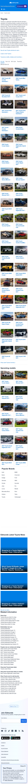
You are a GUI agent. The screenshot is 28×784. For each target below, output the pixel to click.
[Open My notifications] (2, 9)
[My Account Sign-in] (4, 9)
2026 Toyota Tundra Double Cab (6, 258)
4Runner (3, 32)
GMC (16, 480)
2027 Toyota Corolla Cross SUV (19, 447)
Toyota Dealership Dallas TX (8, 634)
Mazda (16, 489)
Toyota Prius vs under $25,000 (8, 688)
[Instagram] (5, 731)
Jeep (3, 486)
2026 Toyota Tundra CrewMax (20, 241)
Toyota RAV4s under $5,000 (8, 691)
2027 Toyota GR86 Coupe (21, 463)
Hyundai (17, 483)
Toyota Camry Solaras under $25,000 (10, 681)
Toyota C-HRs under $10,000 (8, 679)
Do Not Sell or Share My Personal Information (10, 760)
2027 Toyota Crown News (7, 655)
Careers (2, 745)
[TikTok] (9, 731)
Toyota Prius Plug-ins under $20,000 (10, 685)
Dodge (3, 478)
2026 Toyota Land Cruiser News (9, 648)
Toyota (3, 497)
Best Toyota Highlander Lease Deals (10, 673)
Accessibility (3, 757)
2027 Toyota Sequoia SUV (5, 397)
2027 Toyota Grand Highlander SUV (7, 446)
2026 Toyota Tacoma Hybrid (6, 225)
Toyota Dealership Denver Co (8, 635)
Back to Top (13, 706)
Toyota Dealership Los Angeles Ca (9, 641)
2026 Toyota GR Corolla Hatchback (6, 79)
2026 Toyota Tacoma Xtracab (6, 241)
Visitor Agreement (9, 780)
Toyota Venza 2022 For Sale (8, 624)
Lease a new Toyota (6, 53)
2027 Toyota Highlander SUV (6, 414)
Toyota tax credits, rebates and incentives (11, 57)
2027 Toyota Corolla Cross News (9, 654)
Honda (3, 483)
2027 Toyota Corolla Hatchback (5, 129)
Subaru (3, 494)
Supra (2, 37)
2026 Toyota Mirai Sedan (20, 79)
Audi (3, 472)
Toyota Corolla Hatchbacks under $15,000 (11, 683)
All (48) (2, 61)
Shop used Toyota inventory (8, 362)
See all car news (5, 610)
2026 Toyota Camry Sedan (5, 162)
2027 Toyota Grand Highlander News (10, 659)
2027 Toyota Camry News (7, 652)
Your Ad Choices (4, 748)
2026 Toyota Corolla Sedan (20, 128)
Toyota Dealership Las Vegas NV (9, 639)
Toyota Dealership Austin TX (8, 630)
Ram (16, 491)
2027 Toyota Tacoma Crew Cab (19, 430)
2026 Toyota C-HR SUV (21, 357)
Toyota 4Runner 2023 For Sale (8, 617)
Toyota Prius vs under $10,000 (8, 686)
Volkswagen (18, 497)
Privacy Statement (15, 777)
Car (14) (8, 61)
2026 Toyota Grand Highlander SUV (21, 306)
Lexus (3, 489)
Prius (17, 42)
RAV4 (7, 36)
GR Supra (18, 39)
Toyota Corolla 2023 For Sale (8, 619)
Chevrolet (17, 475)
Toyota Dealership (5, 628)
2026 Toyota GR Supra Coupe (6, 323)
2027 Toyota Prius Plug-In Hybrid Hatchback (21, 112)
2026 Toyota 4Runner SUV (5, 194)
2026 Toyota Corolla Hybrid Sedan (6, 290)
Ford (16, 478)
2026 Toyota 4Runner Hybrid (20, 179)
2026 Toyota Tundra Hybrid (20, 257)
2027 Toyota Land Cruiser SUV (20, 96)
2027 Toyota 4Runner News (8, 650)
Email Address (4, 718)
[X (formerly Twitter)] (19, 731)
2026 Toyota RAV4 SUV (7, 209)
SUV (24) (13, 61)
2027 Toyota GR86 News (7, 657)
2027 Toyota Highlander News (8, 661)
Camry (21, 31)
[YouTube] (2, 731)
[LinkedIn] (12, 731)
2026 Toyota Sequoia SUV (19, 194)
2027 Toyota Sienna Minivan (20, 414)
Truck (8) (19, 61)
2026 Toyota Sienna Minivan (6, 179)
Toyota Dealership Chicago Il (8, 632)
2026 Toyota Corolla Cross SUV (19, 290)
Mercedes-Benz (6, 491)
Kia (15, 486)
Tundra (21, 34)
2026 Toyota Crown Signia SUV (19, 162)
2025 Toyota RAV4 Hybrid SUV (21, 274)
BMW (16, 472)
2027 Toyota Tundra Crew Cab (19, 398)
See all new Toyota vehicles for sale (10, 50)
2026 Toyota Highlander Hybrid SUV (21, 145)
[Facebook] (16, 731)
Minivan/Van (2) (5, 64)
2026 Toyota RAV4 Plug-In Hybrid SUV (7, 307)
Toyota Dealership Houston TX (8, 637)
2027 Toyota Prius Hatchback (7, 111)
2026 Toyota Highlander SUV (20, 209)
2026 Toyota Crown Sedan (5, 145)
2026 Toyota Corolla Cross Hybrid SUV (19, 324)
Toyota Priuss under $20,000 (8, 690)
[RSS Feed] (23, 731)
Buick (3, 475)
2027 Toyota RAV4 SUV (7, 463)
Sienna (6, 34)
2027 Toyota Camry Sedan (5, 429)
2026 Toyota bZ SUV (6, 357)
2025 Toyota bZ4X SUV (21, 340)
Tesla (16, 494)
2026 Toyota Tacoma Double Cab (20, 225)
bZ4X (9, 47)
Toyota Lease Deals (6, 669)
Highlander (15, 36)
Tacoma (15, 34)
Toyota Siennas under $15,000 (8, 693)
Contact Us (3, 742)
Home (2, 13)
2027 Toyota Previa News (7, 662)
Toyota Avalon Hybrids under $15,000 (10, 678)
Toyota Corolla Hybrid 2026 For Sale (10, 620)
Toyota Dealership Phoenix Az (8, 642)
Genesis (4, 480)
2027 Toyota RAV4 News (7, 664)
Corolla (19, 29)
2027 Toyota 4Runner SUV (19, 382)
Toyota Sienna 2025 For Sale (8, 622)
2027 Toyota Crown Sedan (5, 382)
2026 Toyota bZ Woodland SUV (6, 96)
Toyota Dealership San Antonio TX (9, 644)
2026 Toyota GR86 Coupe (7, 274)
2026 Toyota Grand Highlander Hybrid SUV (7, 341)
